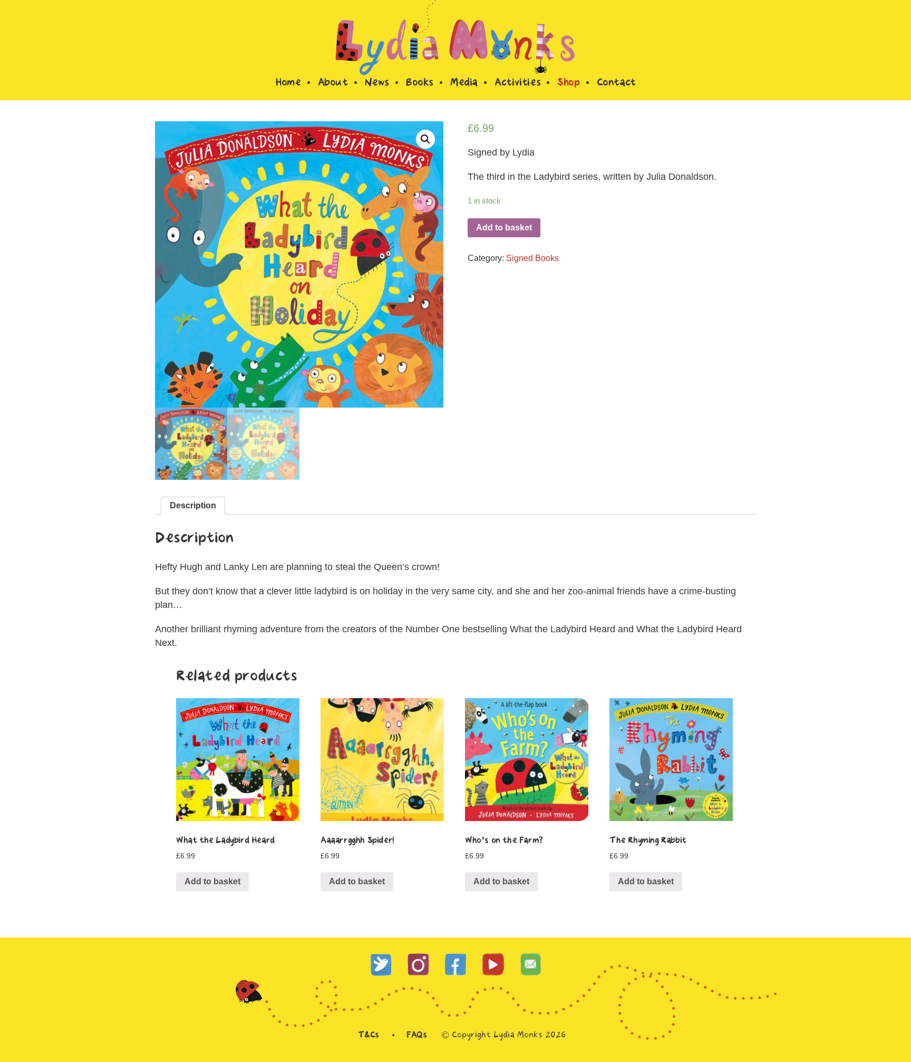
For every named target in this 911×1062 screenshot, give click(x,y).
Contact (616, 83)
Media (464, 83)
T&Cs (368, 1035)
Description (193, 505)
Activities (517, 83)
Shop (568, 83)
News (377, 83)
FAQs (416, 1035)
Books (419, 83)
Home (288, 83)
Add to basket (504, 227)
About (333, 83)
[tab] (193, 506)
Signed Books (532, 258)
